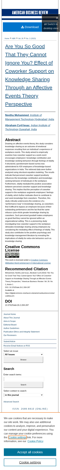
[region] (30, 441)
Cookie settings (17, 437)
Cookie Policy (35, 441)
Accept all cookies (30, 452)
